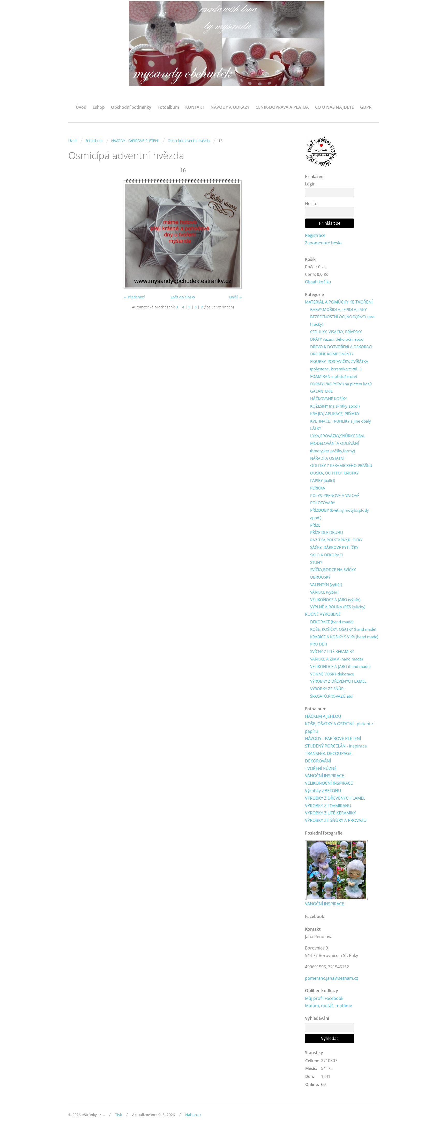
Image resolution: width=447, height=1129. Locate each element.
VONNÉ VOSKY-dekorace (332, 673)
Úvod (81, 107)
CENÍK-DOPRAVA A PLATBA (282, 107)
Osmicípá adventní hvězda (189, 140)
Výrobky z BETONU (323, 790)
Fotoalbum (168, 107)
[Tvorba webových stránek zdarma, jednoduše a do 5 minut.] (104, 1115)
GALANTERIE (321, 391)
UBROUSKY (320, 577)
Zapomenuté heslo (323, 243)
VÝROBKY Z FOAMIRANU (328, 805)
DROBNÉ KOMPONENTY (331, 353)
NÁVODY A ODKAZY (230, 107)
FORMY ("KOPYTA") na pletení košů (341, 383)
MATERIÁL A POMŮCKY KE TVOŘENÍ (339, 302)
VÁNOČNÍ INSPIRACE (324, 775)
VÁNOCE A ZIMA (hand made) (336, 658)
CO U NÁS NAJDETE (334, 107)
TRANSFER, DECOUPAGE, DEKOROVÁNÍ (329, 757)
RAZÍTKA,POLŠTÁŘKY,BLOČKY (336, 539)
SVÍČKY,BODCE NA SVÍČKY (333, 569)
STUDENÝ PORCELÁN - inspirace (336, 746)
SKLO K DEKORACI (326, 554)
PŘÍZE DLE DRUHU (326, 532)
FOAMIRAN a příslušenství (333, 376)
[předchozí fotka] (77, 234)
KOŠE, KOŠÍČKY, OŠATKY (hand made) (343, 629)
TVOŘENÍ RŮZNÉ (321, 768)
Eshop (99, 107)
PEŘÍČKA (317, 487)
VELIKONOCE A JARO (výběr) (335, 599)
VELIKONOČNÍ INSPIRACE (329, 783)
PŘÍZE (315, 525)
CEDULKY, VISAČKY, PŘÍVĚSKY (336, 331)
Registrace (315, 235)
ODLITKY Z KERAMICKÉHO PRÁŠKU (341, 465)
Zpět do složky (182, 296)
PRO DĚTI (318, 644)
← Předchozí (134, 296)
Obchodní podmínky (131, 107)
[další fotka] (289, 234)
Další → (235, 296)
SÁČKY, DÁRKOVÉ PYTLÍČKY (334, 547)
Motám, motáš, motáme (328, 1005)
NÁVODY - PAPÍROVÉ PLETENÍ (135, 140)
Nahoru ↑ (193, 1114)
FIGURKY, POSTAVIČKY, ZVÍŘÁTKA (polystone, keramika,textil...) (339, 365)
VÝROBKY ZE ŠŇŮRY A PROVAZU (336, 820)
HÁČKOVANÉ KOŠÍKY (328, 398)
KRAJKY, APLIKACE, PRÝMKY (334, 413)
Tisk (118, 1114)
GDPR (365, 107)
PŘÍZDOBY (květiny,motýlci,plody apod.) (339, 514)
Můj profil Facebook (324, 998)
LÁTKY (315, 428)
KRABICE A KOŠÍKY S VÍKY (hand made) (344, 636)
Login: (311, 184)
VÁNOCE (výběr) (324, 592)
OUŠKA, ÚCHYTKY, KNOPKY (334, 473)
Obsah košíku (318, 282)
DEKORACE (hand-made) (331, 621)
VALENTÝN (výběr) (326, 584)
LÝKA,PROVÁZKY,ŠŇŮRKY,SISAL (337, 435)
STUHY (316, 562)
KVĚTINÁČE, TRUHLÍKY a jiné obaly (340, 421)
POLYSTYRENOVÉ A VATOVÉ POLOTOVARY (334, 499)
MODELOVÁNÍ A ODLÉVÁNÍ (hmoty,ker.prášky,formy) (334, 447)
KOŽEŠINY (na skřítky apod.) (335, 406)
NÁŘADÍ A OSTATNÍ (327, 458)
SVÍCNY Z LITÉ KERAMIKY (332, 651)
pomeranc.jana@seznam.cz (331, 978)
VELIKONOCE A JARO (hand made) (340, 666)
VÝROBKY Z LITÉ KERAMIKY (330, 813)
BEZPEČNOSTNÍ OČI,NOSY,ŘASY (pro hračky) (342, 320)
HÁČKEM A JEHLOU (323, 716)
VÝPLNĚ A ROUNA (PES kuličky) (337, 606)
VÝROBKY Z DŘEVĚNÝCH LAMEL (338, 681)
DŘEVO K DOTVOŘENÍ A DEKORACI (341, 346)
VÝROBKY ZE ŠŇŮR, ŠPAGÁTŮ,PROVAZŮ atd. (331, 692)
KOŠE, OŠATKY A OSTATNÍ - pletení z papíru (339, 727)
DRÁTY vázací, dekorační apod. (337, 339)
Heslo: (311, 203)
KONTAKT (194, 107)
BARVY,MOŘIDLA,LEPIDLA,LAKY (338, 309)
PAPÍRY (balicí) (322, 480)
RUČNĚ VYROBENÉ (323, 614)
